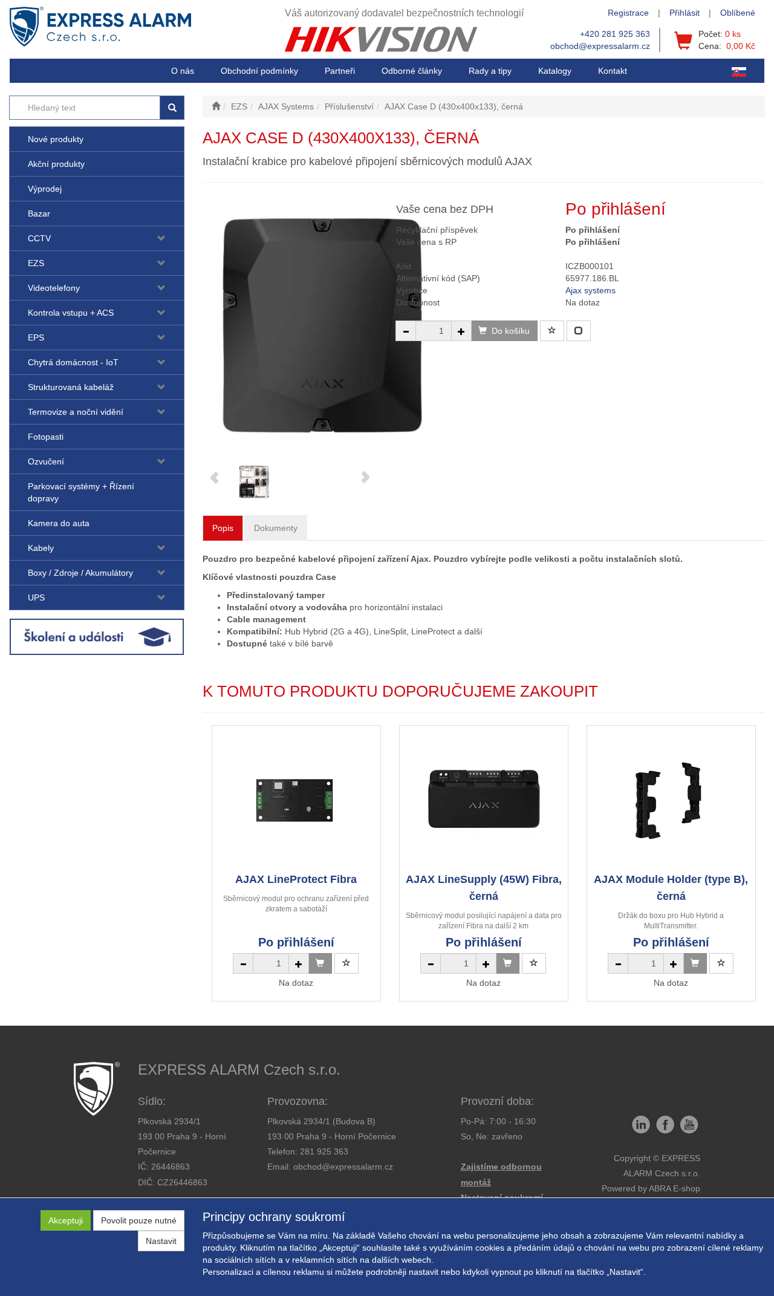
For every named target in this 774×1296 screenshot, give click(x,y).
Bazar (39, 213)
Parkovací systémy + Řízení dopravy (81, 492)
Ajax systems (590, 290)
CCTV (39, 238)
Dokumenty (276, 528)
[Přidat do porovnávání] (579, 331)
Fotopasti (45, 436)
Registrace (628, 13)
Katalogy (554, 71)
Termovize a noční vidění (75, 412)
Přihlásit (684, 13)
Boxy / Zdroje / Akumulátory (80, 573)
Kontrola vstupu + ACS (71, 312)
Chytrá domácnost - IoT (73, 362)
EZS (36, 263)
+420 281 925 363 (615, 34)
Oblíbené (737, 13)
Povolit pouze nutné (139, 1220)
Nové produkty (55, 139)
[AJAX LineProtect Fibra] (296, 798)
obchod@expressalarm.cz (600, 46)
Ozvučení (46, 461)
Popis (222, 528)
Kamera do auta (58, 523)
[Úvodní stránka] (216, 106)
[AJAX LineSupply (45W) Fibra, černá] (483, 798)
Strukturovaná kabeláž (71, 387)
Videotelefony (54, 288)
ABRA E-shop (674, 1188)
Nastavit (161, 1241)
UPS (36, 597)
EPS (36, 337)
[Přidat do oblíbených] (552, 331)
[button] (490, 70)
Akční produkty (56, 164)
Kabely (41, 548)
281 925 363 (324, 1151)
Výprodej (45, 189)
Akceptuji (65, 1220)
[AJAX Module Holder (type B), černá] (671, 798)
